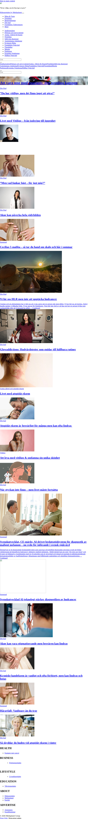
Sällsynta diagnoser (12, 39)
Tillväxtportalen (10, 786)
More (6, 27)
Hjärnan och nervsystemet (14, 33)
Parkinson (8, 51)
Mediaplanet (9, 798)
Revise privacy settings (15, 818)
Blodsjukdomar (10, 21)
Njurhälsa (8, 37)
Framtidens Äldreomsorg (14, 25)
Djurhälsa (8, 18)
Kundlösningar (10, 812)
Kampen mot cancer (12, 753)
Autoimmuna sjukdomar (13, 41)
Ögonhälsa (8, 47)
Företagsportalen (15, 763)
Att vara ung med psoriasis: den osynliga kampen (38, 83)
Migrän (7, 49)
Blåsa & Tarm (10, 16)
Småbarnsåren (10, 31)
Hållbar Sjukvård (11, 55)
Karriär (7, 800)
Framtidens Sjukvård (12, 45)
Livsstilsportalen (15, 776)
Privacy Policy (4, 818)
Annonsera (8, 810)
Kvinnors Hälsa (10, 43)
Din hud (8, 23)
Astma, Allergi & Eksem (13, 35)
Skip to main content (7, 1)
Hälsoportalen (11, 12)
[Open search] (1, 62)
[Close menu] (1, 70)
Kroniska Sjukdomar (12, 53)
